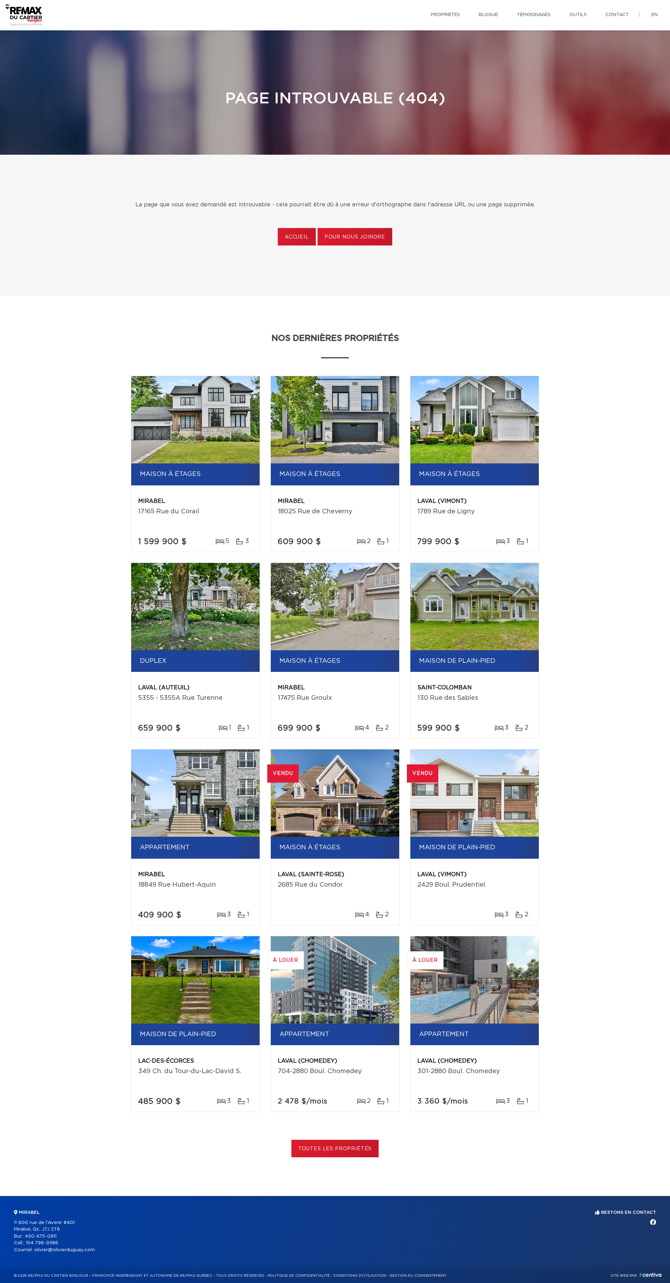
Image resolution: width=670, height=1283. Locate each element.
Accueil (297, 237)
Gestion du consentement (418, 1275)
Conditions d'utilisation (359, 1275)
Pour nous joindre (355, 237)
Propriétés (445, 15)
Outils (578, 15)
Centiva (650, 1275)
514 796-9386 (42, 1243)
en (655, 15)
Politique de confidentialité (299, 1275)
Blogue (488, 15)
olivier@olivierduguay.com (64, 1250)
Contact (617, 15)
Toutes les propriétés (335, 1148)
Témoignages (534, 15)
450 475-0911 (41, 1236)
